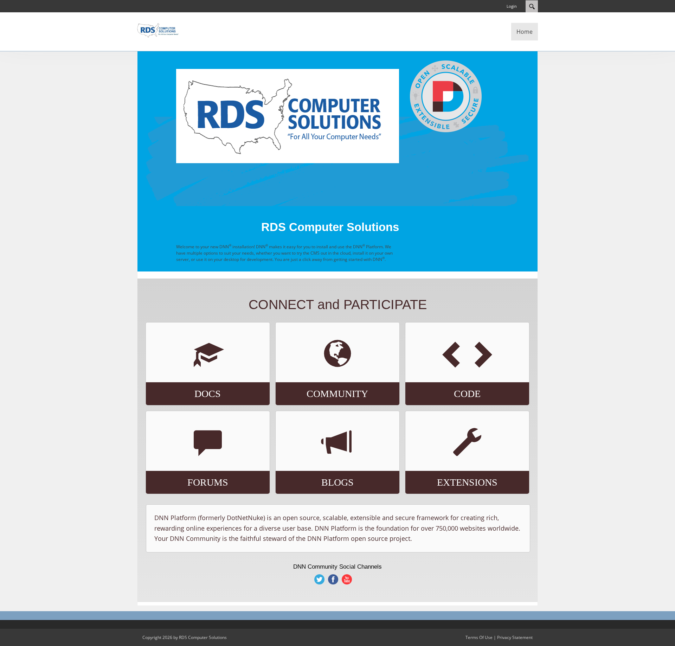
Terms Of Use (479, 637)
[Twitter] (320, 579)
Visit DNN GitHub (440, 374)
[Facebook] (333, 579)
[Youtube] (347, 579)
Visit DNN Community (319, 377)
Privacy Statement (515, 637)
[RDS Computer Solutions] (158, 29)
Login (512, 6)
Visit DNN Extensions (449, 462)
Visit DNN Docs (177, 374)
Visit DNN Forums (182, 459)
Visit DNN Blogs (310, 462)
